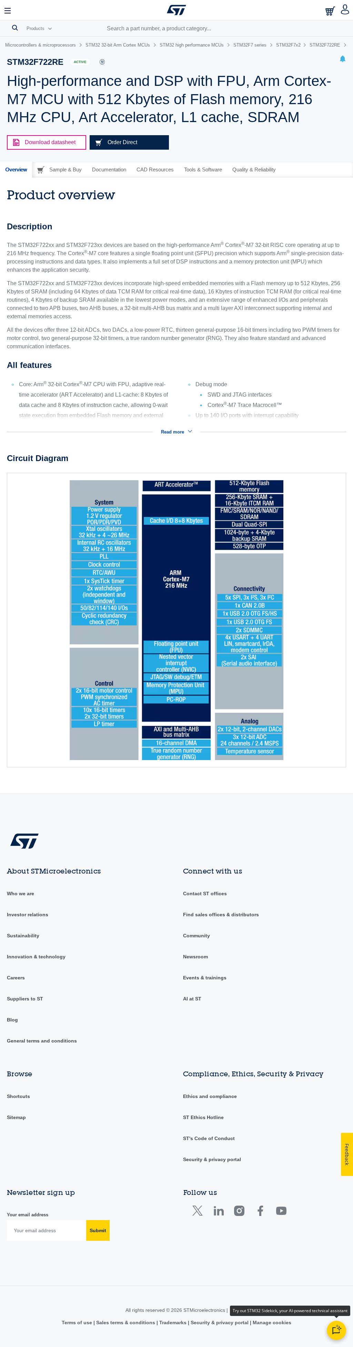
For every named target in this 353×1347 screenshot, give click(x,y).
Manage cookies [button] (271, 1322)
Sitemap (16, 1117)
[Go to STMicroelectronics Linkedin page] (218, 1212)
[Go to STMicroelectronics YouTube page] (281, 1212)
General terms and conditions (42, 1041)
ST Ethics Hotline (203, 1117)
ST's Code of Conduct (209, 1138)
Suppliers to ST (25, 998)
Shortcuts (18, 1096)
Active (80, 62)
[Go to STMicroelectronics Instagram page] (239, 1212)
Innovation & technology (36, 956)
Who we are (20, 893)
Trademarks (173, 1322)
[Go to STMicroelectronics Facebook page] (260, 1212)
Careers (16, 977)
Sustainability (23, 935)
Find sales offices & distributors (221, 914)
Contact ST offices (205, 893)
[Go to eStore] (331, 11)
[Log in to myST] (345, 10)
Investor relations (27, 914)
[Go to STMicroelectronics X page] (199, 1212)
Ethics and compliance (210, 1096)
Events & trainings (204, 977)
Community (196, 935)
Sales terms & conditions (126, 1322)
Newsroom (195, 956)
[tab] (16, 170)
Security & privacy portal (212, 1159)
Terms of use (77, 1322)
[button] (7, 10)
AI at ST (192, 998)
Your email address (27, 1214)
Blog (12, 1019)
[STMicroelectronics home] (176, 10)
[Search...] (15, 27)
